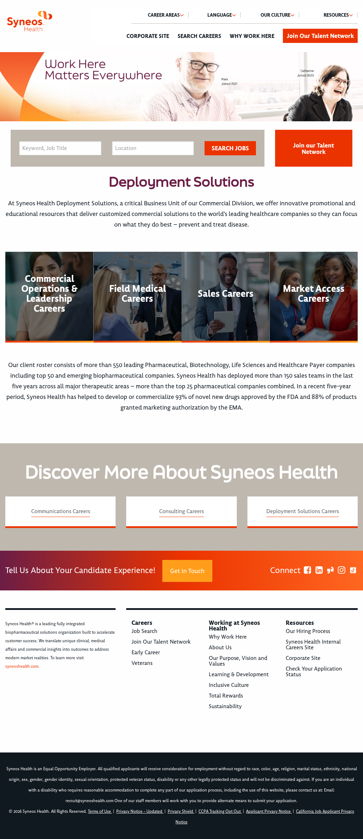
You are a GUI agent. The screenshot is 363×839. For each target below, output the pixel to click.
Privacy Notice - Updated (139, 811)
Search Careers (199, 36)
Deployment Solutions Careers (302, 511)
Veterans (142, 663)
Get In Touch (187, 571)
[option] (181, 86)
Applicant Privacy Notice (269, 811)
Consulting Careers (181, 511)
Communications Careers (60, 511)
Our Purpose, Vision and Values (238, 661)
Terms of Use (100, 811)
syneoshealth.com (21, 666)
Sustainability (225, 706)
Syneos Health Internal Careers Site (313, 644)
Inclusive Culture (229, 685)
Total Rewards (226, 696)
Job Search (144, 631)
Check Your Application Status (314, 671)
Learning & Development (239, 674)
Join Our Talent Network (320, 36)
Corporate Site (148, 36)
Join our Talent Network (313, 148)
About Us (220, 647)
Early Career (146, 652)
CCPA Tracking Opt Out (220, 811)
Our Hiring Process (308, 631)
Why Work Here (252, 36)
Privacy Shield (181, 811)
